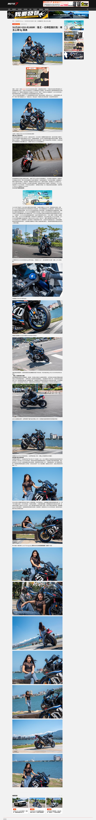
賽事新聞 (41, 9)
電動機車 (47, 9)
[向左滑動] (59, 818)
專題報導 (14, 9)
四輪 (30, 9)
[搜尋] (87, 9)
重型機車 (25, 9)
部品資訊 (35, 9)
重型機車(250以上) (19, 21)
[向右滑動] (61, 818)
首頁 (9, 9)
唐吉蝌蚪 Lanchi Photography (25, 568)
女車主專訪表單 (44, 119)
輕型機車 (20, 9)
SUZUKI (24, 112)
